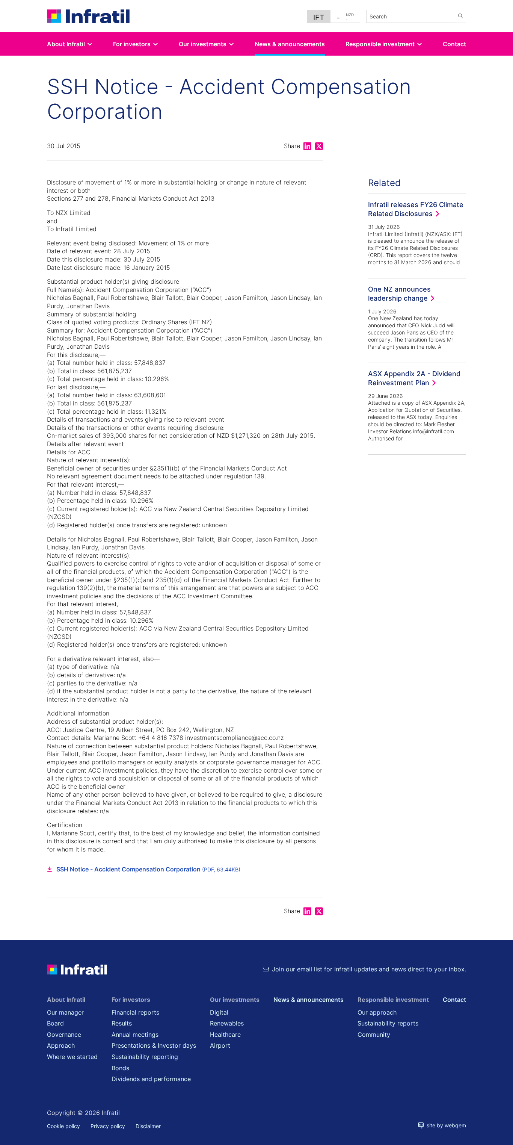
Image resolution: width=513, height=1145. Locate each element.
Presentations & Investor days (154, 1045)
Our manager (65, 1012)
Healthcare (225, 1034)
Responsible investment (380, 44)
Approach (61, 1045)
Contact (454, 44)
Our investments (202, 44)
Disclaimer (148, 1126)
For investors (132, 44)
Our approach (377, 1012)
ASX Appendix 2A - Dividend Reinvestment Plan (414, 378)
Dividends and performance (151, 1079)
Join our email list (297, 969)
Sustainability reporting (145, 1057)
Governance (64, 1034)
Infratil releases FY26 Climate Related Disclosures (415, 209)
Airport (220, 1045)
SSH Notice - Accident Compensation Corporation (148, 869)
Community (374, 1034)
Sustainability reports (388, 1023)
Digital (219, 1012)
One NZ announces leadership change (399, 293)
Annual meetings (135, 1034)
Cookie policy (63, 1126)
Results (122, 1023)
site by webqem (445, 1125)
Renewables (227, 1023)
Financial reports (135, 1012)
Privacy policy (108, 1126)
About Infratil (66, 44)
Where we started (72, 1057)
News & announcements (290, 44)
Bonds (120, 1068)
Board (55, 1023)
